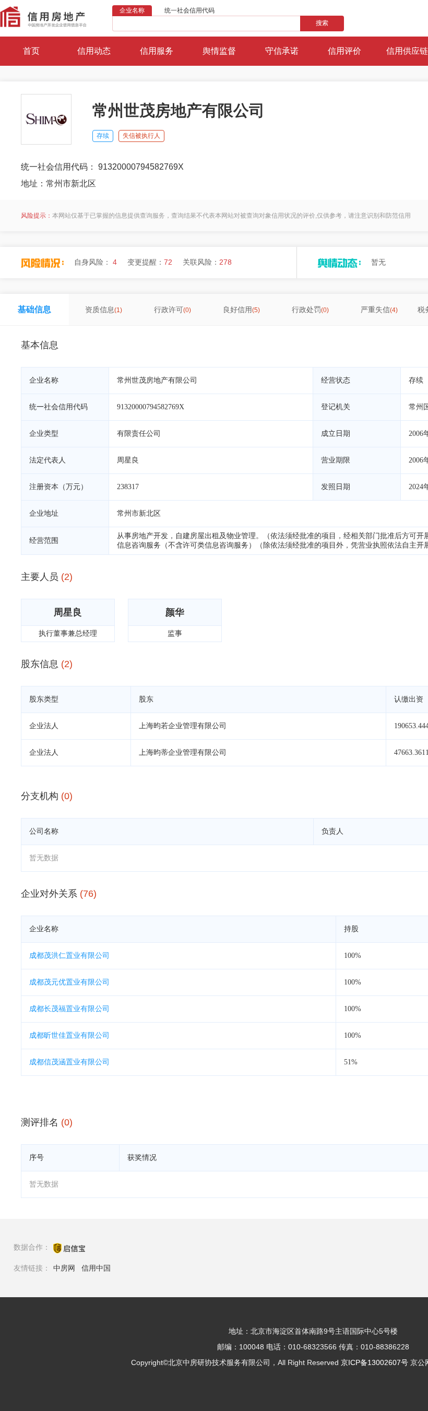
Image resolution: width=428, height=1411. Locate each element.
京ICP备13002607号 (374, 1362)
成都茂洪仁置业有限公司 (69, 955)
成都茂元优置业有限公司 (69, 982)
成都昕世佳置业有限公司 (69, 1035)
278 (225, 262)
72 (168, 262)
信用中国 (96, 1268)
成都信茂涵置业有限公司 (69, 1062)
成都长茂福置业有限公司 (69, 1009)
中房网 (64, 1268)
